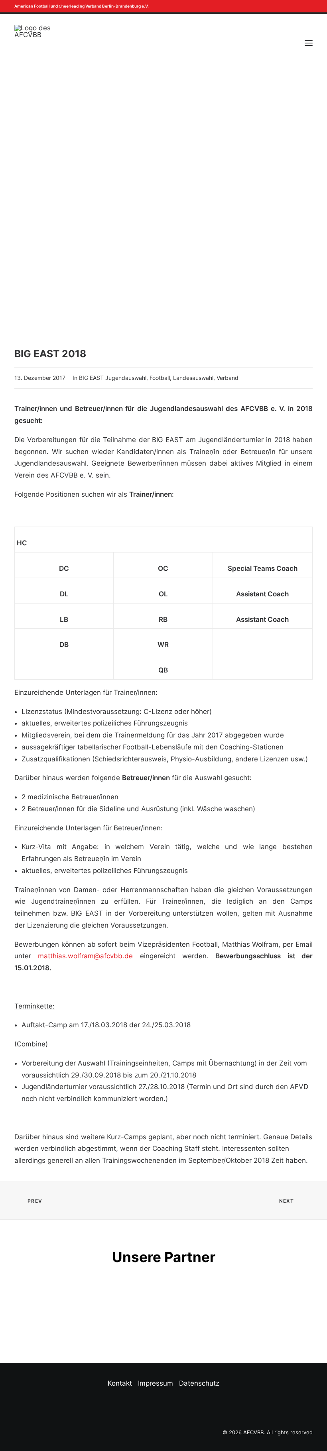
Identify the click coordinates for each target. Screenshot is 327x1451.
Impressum (155, 1383)
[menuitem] (303, 6)
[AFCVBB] (32, 43)
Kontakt (120, 1383)
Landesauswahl (193, 377)
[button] (303, 6)
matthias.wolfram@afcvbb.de (85, 956)
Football (160, 377)
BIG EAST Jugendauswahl (112, 377)
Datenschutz (199, 1383)
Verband (227, 377)
